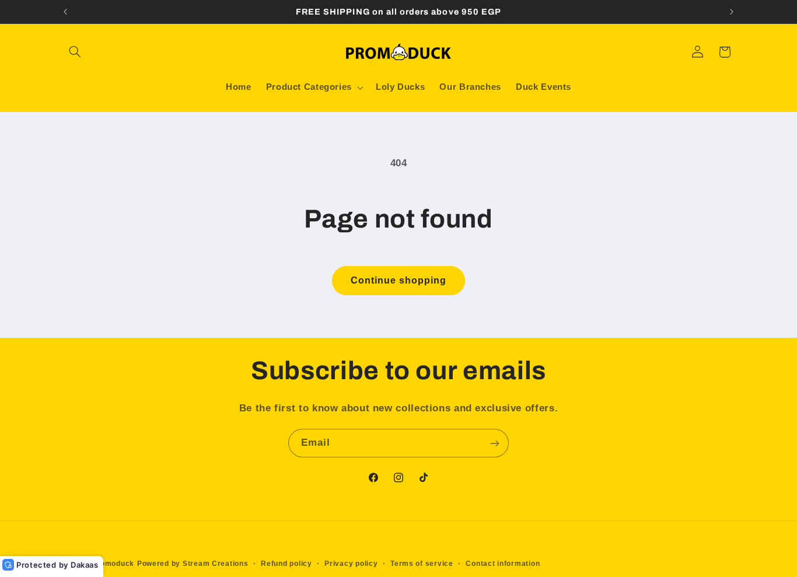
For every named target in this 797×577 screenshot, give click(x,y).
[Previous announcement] (65, 11)
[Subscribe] (494, 443)
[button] (75, 52)
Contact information (503, 563)
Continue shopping (399, 280)
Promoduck (113, 563)
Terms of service (421, 563)
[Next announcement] (731, 11)
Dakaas (85, 564)
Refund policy (286, 563)
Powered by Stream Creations (193, 563)
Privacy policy (350, 563)
